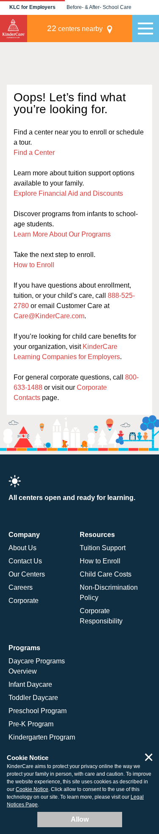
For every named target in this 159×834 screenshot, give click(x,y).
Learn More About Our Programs (62, 234)
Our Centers (26, 574)
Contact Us (25, 561)
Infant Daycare (30, 684)
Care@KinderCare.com (49, 316)
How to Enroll (34, 264)
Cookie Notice (32, 789)
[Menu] (145, 28)
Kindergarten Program (41, 737)
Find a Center (34, 152)
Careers (20, 587)
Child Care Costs (105, 574)
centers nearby (75, 28)
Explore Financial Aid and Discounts (68, 193)
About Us (22, 547)
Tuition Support (103, 547)
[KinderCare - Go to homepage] (13, 28)
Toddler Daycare (33, 697)
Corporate (23, 600)
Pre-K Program (30, 724)
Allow (80, 819)
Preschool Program (37, 710)
